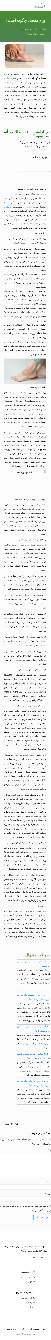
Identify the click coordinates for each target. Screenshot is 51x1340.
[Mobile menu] (5, 5)
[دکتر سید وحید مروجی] (39, 5)
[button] (33, 964)
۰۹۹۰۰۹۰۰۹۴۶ (38, 1257)
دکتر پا (6, 207)
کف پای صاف (30, 1302)
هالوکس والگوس (28, 1298)
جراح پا (45, 29)
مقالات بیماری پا (32, 29)
